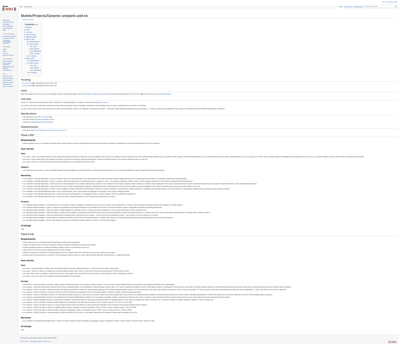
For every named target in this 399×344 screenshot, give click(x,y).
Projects (31, 19)
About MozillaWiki (36, 341)
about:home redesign (45, 122)
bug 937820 (27, 86)
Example (103, 102)
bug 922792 (27, 83)
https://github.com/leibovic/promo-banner (50, 130)
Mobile (25, 19)
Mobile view (47, 341)
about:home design (164, 94)
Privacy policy (24, 341)
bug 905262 (136, 94)
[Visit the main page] (9, 8)
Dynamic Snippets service (94, 94)
